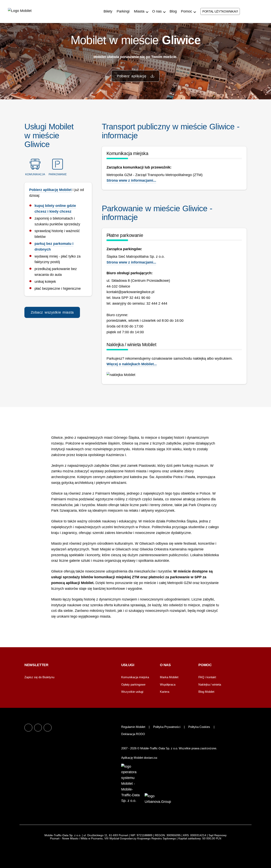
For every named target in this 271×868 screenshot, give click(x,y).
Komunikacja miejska (135, 677)
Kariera (164, 691)
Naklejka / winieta (209, 684)
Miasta (139, 11)
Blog (173, 11)
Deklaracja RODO (133, 734)
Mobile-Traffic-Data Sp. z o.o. (159, 748)
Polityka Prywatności (166, 726)
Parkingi (123, 11)
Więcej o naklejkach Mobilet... (132, 364)
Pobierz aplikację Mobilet (50, 190)
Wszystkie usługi (132, 691)
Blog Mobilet (206, 691)
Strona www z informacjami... (131, 180)
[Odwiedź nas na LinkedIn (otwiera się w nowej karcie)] (258, 10)
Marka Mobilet (169, 677)
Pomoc (186, 11)
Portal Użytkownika (219, 11)
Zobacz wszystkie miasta (52, 312)
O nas (157, 11)
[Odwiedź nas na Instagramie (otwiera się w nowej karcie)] (251, 10)
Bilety (108, 11)
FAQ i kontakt (207, 677)
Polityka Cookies (199, 726)
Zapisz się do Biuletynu (39, 677)
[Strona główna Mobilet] (24, 11)
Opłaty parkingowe (133, 684)
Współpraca (167, 684)
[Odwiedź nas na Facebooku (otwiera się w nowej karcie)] (244, 10)
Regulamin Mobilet (133, 726)
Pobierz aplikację (132, 76)
